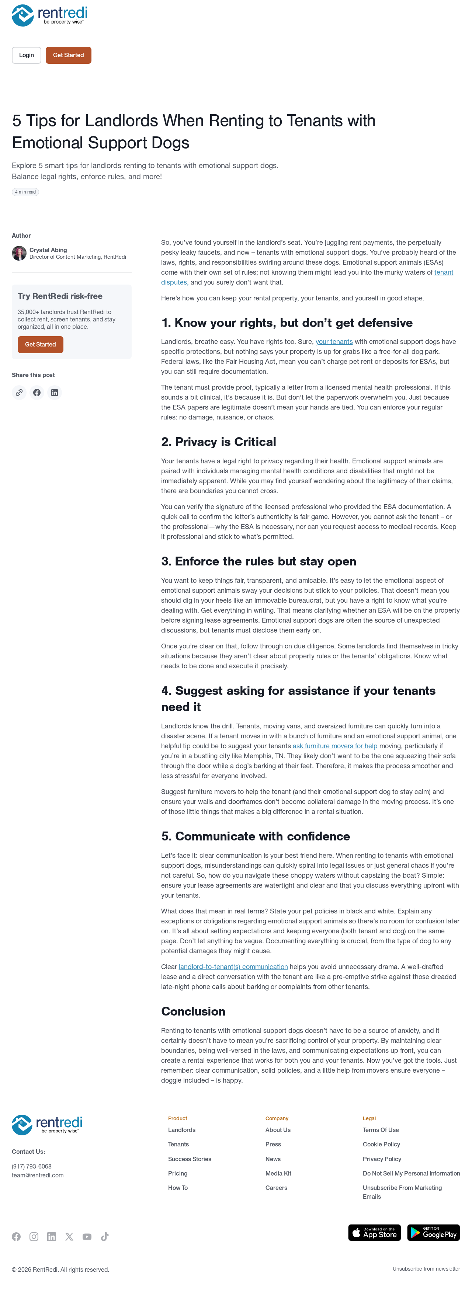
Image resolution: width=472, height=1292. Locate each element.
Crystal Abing (48, 250)
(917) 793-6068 (32, 1166)
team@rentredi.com (38, 1175)
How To (178, 1187)
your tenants (334, 341)
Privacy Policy (382, 1159)
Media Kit (278, 1173)
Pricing (177, 1173)
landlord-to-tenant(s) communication (233, 966)
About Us (278, 1129)
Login (26, 55)
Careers (276, 1187)
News (273, 1159)
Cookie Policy (381, 1144)
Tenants (178, 1144)
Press (273, 1144)
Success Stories (189, 1159)
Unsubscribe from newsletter (426, 1268)
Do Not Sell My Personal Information (411, 1173)
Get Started (68, 55)
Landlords (181, 1129)
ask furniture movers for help (335, 746)
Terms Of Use (381, 1129)
